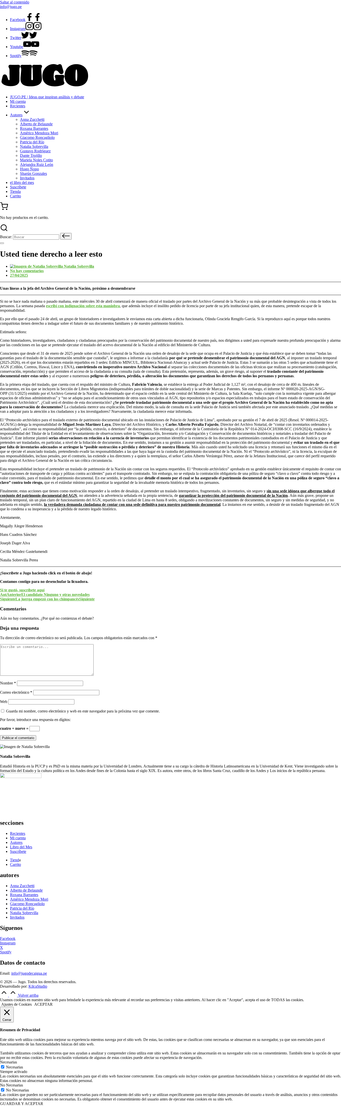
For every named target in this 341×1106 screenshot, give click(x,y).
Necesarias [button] (8, 1062)
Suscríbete (18, 851)
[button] (66, 236)
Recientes (17, 833)
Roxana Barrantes (24, 895)
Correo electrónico (16, 692)
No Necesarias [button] (11, 1085)
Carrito (15, 864)
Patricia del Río (22, 908)
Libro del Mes (21, 847)
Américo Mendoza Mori (29, 899)
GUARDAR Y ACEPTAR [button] (21, 1103)
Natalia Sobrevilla (24, 913)
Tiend (14, 860)
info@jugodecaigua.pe (29, 973)
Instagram (7, 943)
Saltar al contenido (14, 2)
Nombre (8, 683)
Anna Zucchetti (22, 886)
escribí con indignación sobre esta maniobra (83, 306)
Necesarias (14, 1067)
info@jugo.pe (11, 7)
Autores (16, 842)
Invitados (17, 917)
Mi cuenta (18, 838)
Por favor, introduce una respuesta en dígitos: (35, 719)
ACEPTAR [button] (43, 1004)
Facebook (7, 938)
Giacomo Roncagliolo (27, 904)
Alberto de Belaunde (26, 890)
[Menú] (2, 243)
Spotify (5, 952)
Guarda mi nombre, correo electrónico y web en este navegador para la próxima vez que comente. (83, 711)
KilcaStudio (37, 986)
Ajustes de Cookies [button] (16, 1004)
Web (3, 701)
